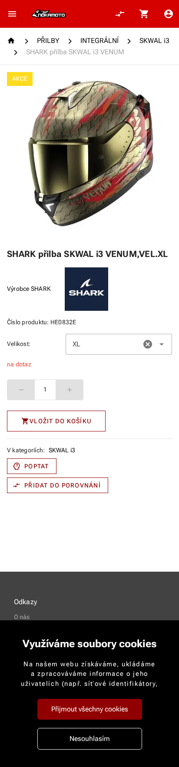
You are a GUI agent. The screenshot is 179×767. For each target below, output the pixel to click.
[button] (148, 344)
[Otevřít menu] (12, 13)
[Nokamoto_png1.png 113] (48, 14)
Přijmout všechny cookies (89, 709)
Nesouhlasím (90, 738)
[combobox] (119, 344)
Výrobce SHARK (29, 288)
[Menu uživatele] (168, 13)
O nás (22, 616)
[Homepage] (12, 40)
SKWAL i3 (62, 450)
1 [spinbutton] (45, 389)
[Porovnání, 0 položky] (119, 13)
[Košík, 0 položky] (144, 13)
